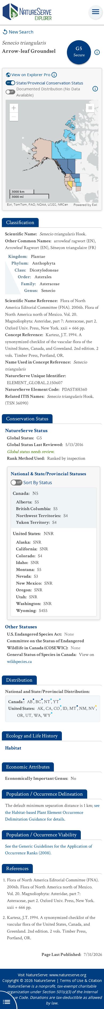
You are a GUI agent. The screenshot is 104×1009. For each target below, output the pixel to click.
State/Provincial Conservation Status (49, 83)
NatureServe (44, 980)
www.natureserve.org (67, 974)
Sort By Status (37, 482)
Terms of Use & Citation (81, 980)
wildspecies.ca (19, 662)
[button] (14, 108)
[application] (52, 153)
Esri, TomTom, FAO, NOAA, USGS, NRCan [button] (37, 205)
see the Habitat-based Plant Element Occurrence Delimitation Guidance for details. (52, 812)
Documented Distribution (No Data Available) (48, 92)
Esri (94, 205)
